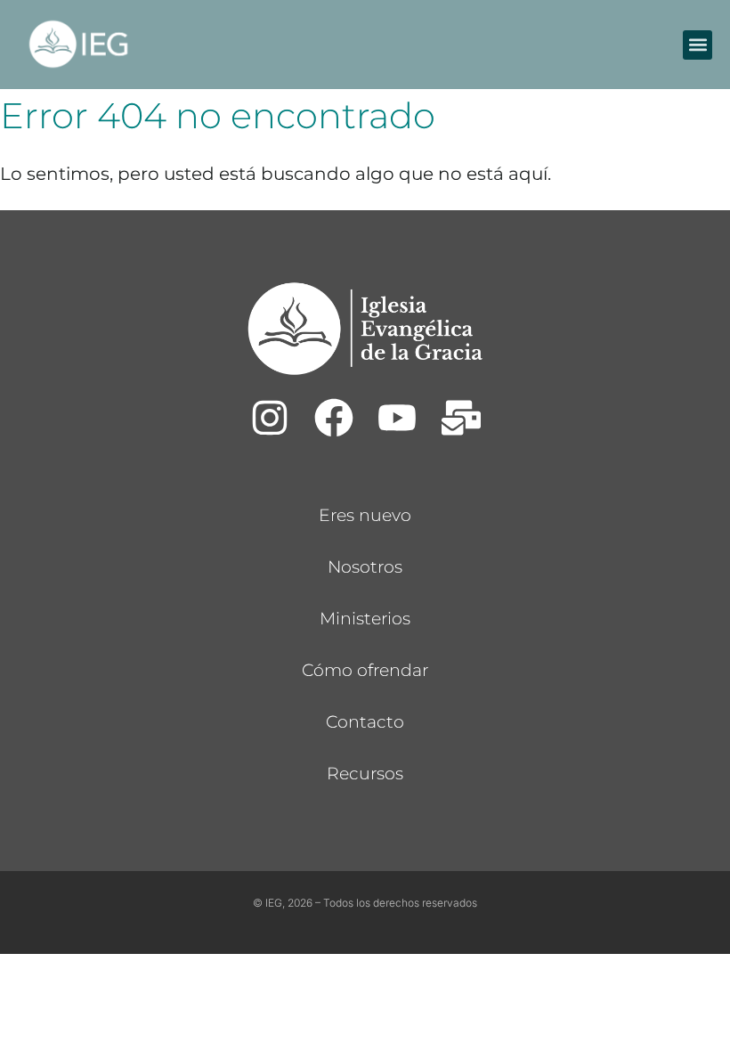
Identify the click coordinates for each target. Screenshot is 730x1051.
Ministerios (365, 618)
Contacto (365, 722)
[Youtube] (397, 417)
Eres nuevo (365, 515)
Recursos (365, 773)
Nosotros (365, 567)
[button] (697, 45)
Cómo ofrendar (365, 670)
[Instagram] (269, 417)
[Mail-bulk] (461, 417)
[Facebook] (333, 417)
